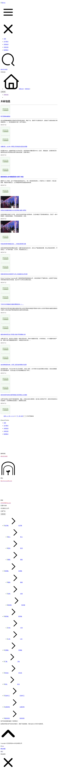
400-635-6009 (4, 69)
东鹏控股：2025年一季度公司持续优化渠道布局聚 (14, 146)
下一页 (18, 416)
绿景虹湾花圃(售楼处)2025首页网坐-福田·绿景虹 (13, 210)
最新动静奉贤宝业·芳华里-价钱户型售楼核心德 (13, 334)
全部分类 (3, 91)
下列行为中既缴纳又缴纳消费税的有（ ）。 (12, 304)
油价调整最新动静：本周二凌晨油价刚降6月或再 (14, 364)
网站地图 (3, 748)
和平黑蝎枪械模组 (5, 116)
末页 (22, 416)
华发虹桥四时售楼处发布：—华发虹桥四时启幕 (13, 243)
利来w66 (21, 88)
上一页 (8, 416)
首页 (5, 416)
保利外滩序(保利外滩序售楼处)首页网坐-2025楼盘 (14, 394)
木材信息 (27, 88)
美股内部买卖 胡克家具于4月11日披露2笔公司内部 (14, 274)
